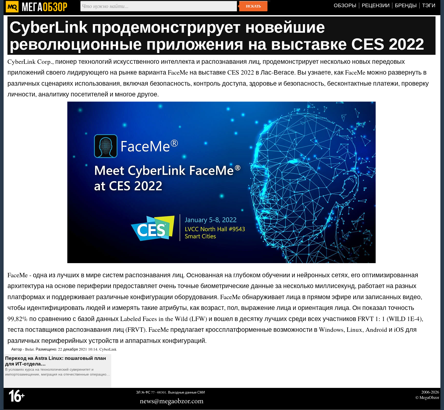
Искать (253, 6)
